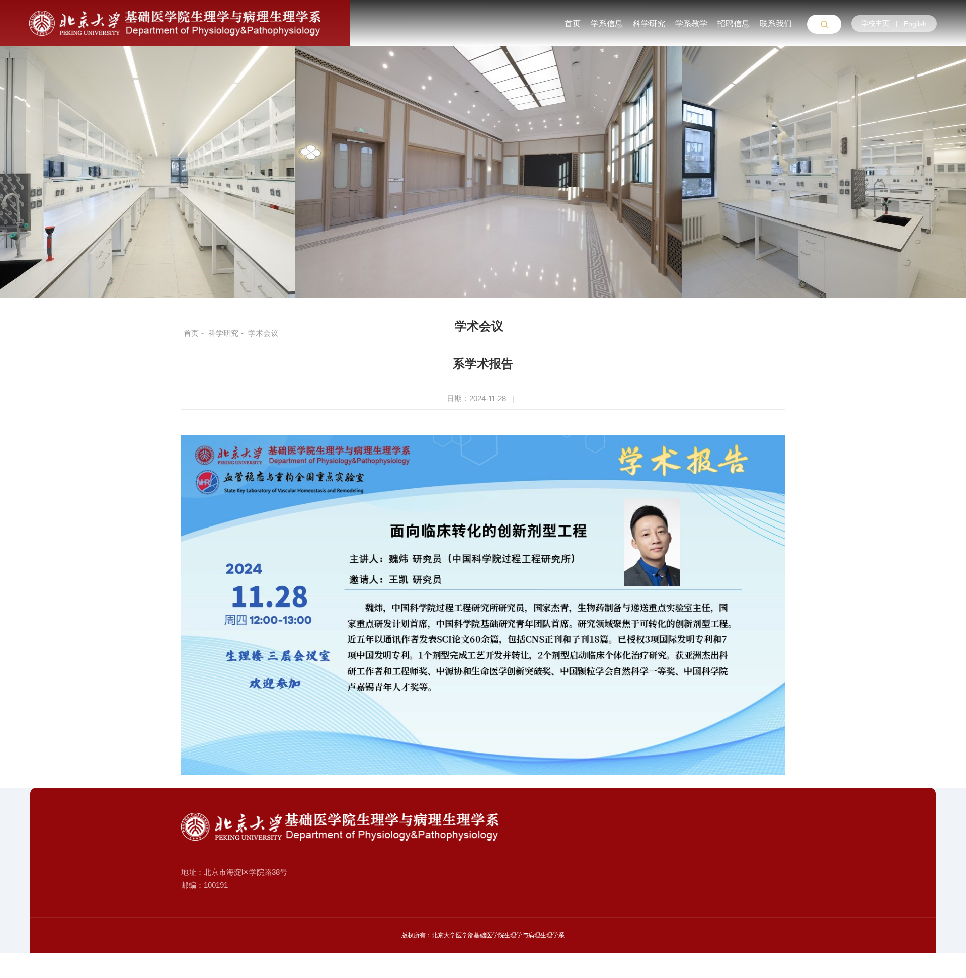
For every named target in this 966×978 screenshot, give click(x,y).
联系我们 (776, 23)
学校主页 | (881, 23)
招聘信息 (733, 23)
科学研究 (649, 23)
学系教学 (691, 23)
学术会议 (479, 326)
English (915, 24)
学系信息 (607, 23)
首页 (573, 23)
